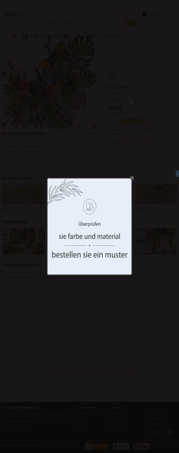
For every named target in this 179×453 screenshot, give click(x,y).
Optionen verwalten (109, 239)
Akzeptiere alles (70, 239)
